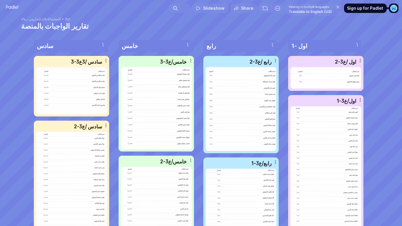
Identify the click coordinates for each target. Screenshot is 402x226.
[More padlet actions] (277, 8)
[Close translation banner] (337, 7)
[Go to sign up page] (393, 8)
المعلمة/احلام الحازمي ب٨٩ (41, 19)
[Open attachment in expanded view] (71, 90)
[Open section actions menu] (103, 44)
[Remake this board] (265, 8)
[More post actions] (106, 60)
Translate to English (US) (310, 11)
